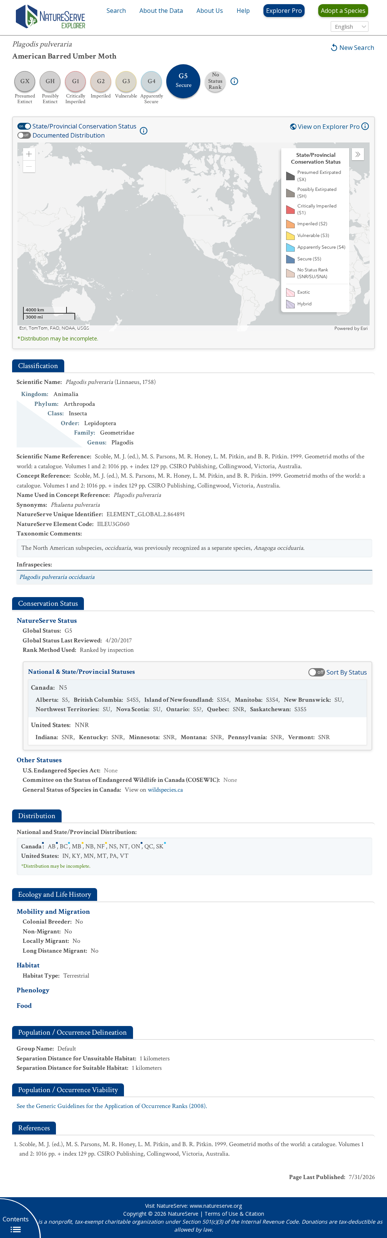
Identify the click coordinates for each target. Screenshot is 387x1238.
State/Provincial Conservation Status (84, 126)
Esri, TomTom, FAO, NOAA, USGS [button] (54, 328)
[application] (193, 236)
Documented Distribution (69, 135)
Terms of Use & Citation (234, 1213)
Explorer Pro (284, 10)
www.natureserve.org (216, 1205)
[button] (29, 154)
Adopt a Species (343, 10)
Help (243, 10)
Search (116, 10)
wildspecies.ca (165, 790)
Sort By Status (347, 672)
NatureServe (183, 1213)
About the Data (161, 10)
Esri (364, 328)
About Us (210, 10)
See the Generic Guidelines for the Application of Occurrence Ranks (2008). (112, 1106)
